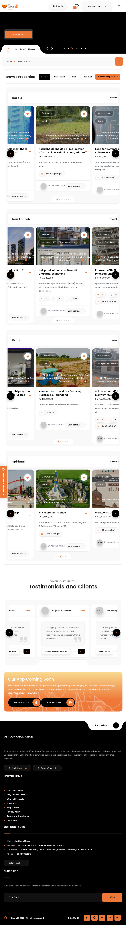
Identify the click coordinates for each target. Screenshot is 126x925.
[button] (64, 48)
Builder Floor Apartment (109, 242)
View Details (18, 34)
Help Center (13, 807)
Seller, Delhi (104, 651)
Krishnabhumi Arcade (52, 512)
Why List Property (15, 799)
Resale (44, 77)
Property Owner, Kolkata (56, 651)
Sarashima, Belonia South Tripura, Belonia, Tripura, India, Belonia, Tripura (65, 137)
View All (114, 98)
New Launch (59, 77)
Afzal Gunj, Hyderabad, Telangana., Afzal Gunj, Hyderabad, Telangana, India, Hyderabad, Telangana (65, 378)
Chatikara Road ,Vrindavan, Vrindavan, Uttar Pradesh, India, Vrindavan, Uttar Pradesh (65, 501)
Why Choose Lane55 (17, 794)
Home (9, 61)
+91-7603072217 (23, 854)
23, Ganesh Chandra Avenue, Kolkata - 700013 (41, 845)
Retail (44, 484)
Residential (47, 113)
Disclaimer (12, 820)
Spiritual (88, 77)
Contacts (11, 803)
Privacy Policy (13, 812)
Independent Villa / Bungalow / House (60, 242)
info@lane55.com (22, 841)
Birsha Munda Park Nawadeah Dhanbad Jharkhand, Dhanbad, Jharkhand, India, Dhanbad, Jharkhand (64, 256)
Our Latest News (15, 790)
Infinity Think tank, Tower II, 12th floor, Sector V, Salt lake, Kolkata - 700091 (56, 849)
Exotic (74, 77)
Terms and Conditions (18, 816)
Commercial (104, 113)
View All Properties (107, 77)
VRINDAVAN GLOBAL (107, 512)
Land (44, 121)
